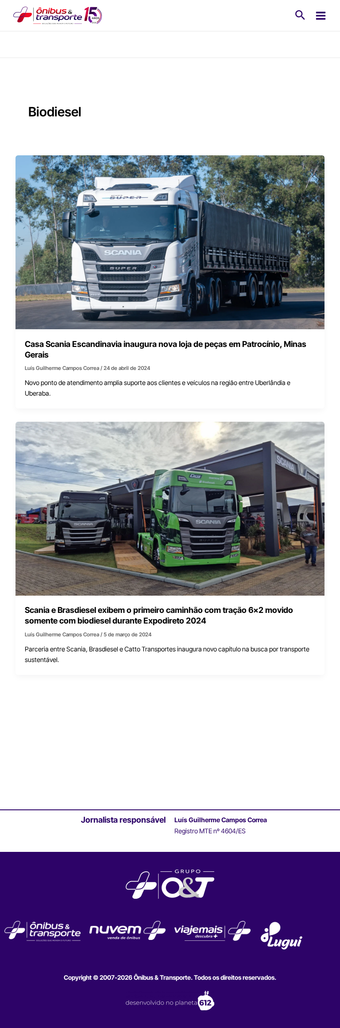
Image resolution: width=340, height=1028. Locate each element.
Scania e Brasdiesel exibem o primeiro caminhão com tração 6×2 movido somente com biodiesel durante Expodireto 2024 (159, 615)
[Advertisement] (170, 749)
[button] (300, 15)
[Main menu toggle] (320, 15)
